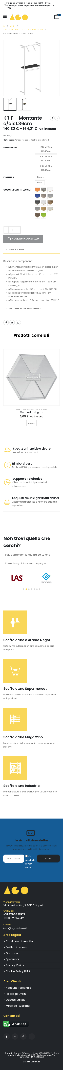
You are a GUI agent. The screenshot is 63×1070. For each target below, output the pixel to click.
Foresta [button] (43, 196)
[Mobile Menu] (5, 16)
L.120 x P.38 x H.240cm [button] (46, 149)
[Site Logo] (18, 17)
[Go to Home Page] (4, 26)
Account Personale (18, 988)
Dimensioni (10, 147)
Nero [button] (39, 182)
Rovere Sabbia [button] (43, 209)
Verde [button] (43, 215)
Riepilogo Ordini (16, 994)
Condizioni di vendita (19, 941)
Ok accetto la (30, 862)
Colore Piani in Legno (16, 189)
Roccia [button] (37, 209)
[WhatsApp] (23, 1036)
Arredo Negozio (22, 140)
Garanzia (12, 953)
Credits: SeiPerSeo (31, 1061)
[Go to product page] (31, 377)
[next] (57, 118)
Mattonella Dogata (38, 409)
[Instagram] (15, 1036)
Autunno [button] (43, 190)
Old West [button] (50, 203)
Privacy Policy (15, 965)
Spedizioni (12, 959)
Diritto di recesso (17, 947)
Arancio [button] (37, 190)
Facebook (6, 322)
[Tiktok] (32, 1036)
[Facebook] (6, 1036)
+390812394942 (13, 918)
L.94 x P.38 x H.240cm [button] (46, 168)
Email (12, 322)
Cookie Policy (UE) (18, 971)
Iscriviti (48, 858)
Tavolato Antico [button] (37, 215)
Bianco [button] (40, 177)
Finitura (8, 177)
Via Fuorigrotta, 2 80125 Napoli (23, 905)
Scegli (31, 423)
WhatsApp (18, 322)
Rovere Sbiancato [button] (50, 209)
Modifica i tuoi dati (18, 1006)
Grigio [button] (50, 196)
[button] (7, 68)
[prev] (52, 118)
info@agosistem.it (15, 928)
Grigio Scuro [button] (37, 203)
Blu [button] (37, 196)
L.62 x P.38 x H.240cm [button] (46, 158)
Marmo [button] (43, 203)
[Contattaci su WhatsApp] (16, 1023)
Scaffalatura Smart (40, 140)
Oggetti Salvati (15, 1000)
